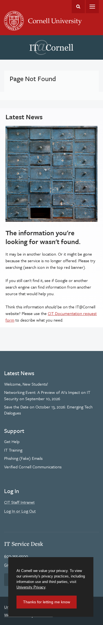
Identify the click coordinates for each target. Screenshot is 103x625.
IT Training (13, 450)
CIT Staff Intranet (19, 502)
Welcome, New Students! (26, 384)
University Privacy (30, 587)
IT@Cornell (51, 47)
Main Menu (92, 6)
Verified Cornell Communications (33, 467)
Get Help (12, 441)
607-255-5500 (16, 556)
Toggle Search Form (78, 6)
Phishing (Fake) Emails (23, 458)
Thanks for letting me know (46, 602)
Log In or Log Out (20, 511)
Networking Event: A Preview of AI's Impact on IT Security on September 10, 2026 (47, 395)
